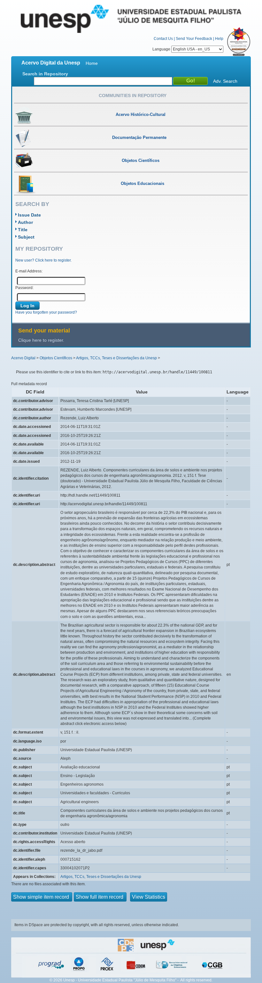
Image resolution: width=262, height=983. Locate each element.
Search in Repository (45, 73)
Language (161, 49)
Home (92, 63)
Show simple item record (41, 897)
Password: (24, 288)
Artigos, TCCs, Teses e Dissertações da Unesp (116, 358)
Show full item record (100, 897)
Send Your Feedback (194, 38)
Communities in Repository (132, 95)
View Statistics (148, 897)
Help (219, 38)
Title (22, 229)
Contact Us (163, 38)
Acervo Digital (23, 358)
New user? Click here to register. (43, 260)
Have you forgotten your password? (46, 312)
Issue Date (29, 214)
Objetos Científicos (56, 358)
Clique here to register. (41, 340)
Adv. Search (225, 81)
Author (25, 222)
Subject (26, 237)
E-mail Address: (28, 271)
